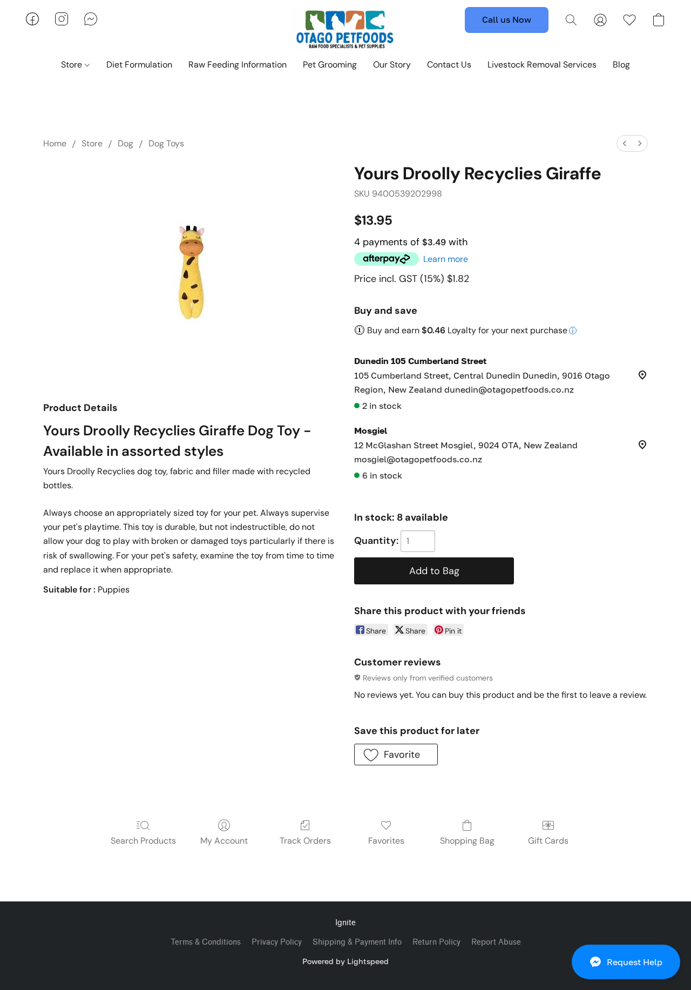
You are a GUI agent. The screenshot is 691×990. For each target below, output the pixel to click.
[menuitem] (624, 143)
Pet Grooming (330, 64)
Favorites (386, 840)
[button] (626, 962)
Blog (621, 64)
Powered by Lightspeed (345, 961)
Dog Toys (166, 143)
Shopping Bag (467, 840)
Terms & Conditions (206, 942)
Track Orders (305, 840)
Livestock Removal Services (542, 64)
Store (72, 64)
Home (54, 143)
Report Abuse (496, 942)
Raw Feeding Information (237, 64)
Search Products (143, 840)
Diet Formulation (139, 64)
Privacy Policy (277, 942)
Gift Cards (548, 840)
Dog (125, 143)
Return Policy (436, 942)
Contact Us (449, 64)
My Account (224, 840)
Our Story (392, 64)
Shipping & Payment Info (357, 942)
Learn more (445, 259)
